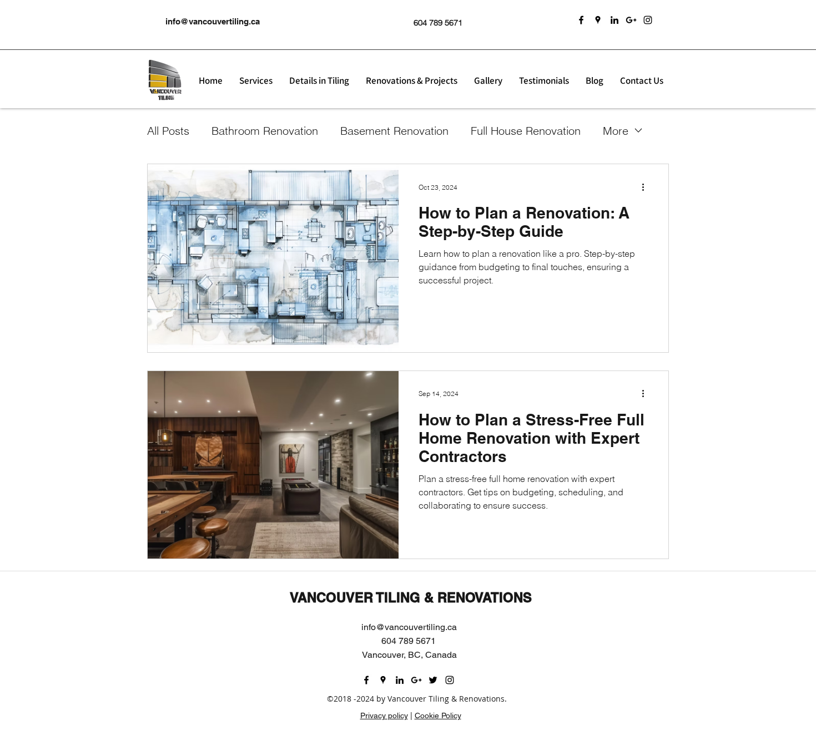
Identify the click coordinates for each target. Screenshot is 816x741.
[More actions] (646, 187)
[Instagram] (647, 20)
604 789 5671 (438, 22)
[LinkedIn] (614, 20)
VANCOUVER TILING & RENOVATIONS (411, 597)
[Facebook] (581, 20)
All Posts (168, 131)
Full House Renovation (526, 131)
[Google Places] (597, 20)
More (615, 131)
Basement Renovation (394, 131)
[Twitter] (433, 680)
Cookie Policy (438, 715)
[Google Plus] (631, 20)
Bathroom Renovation (264, 131)
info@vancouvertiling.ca (212, 21)
